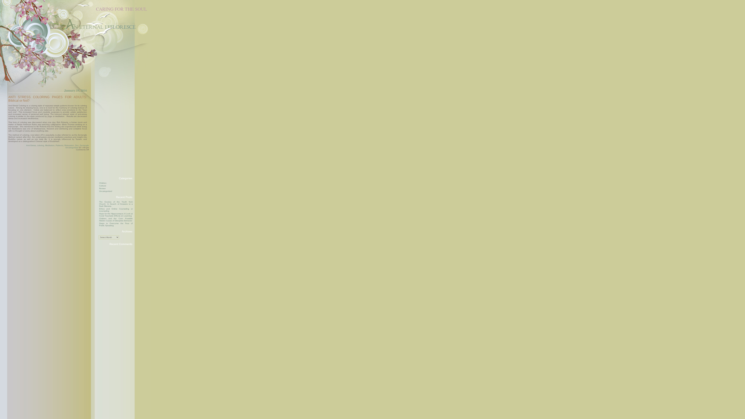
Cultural (102, 186)
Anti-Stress (31, 145)
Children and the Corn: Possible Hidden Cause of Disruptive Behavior (116, 219)
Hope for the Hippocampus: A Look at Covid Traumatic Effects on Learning (116, 215)
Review (102, 188)
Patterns (59, 145)
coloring (40, 145)
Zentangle (84, 145)
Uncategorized (71, 147)
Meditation (50, 145)
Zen (77, 145)
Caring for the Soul (121, 9)
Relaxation (69, 145)
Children (103, 183)
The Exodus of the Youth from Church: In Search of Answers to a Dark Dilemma (116, 204)
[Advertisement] (114, 115)
